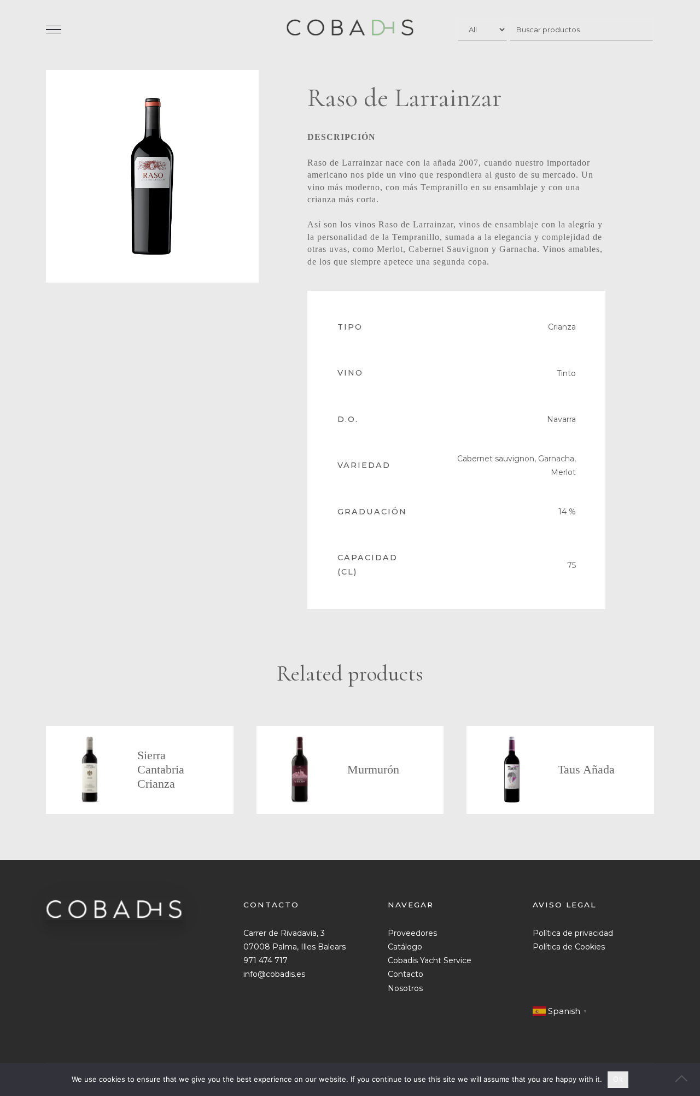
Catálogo (405, 947)
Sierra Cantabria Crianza (160, 769)
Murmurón (373, 769)
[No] (686, 1079)
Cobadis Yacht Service (429, 960)
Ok (618, 1079)
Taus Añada (586, 769)
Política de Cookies (569, 947)
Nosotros (405, 988)
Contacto (405, 974)
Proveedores (412, 933)
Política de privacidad (573, 933)
